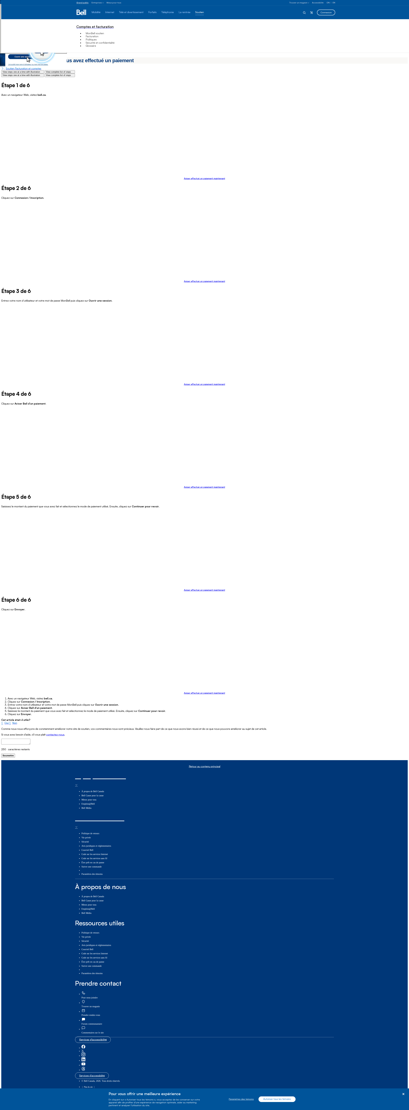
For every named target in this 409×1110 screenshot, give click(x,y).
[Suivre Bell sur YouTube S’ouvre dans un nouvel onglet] (83, 1065)
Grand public (82, 2)
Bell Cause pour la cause (92, 795)
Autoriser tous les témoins (277, 1099)
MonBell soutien (95, 33)
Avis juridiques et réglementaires (96, 846)
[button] (5, 722)
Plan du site (88, 1087)
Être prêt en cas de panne (92, 862)
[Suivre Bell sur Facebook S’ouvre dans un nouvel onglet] (83, 1048)
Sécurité (85, 842)
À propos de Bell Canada (92, 791)
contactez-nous (55, 734)
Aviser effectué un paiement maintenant (204, 178)
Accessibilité (318, 2)
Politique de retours (90, 833)
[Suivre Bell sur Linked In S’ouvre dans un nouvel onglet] (83, 1060)
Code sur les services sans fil (94, 858)
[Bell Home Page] (81, 12)
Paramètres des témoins (241, 1099)
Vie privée (86, 837)
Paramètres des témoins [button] (92, 874)
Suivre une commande (91, 867)
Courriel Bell (87, 850)
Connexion (326, 12)
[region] (204, 1099)
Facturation (92, 36)
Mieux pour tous (114, 2)
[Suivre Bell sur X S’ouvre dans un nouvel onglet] (82, 1051)
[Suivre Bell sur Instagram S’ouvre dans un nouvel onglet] (83, 1056)
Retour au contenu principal (204, 766)
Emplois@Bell (88, 804)
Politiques (91, 39)
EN (334, 2)
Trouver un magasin (298, 2)
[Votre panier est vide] (311, 12)
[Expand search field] (304, 12)
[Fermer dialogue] (403, 1094)
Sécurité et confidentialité (100, 42)
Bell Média (86, 808)
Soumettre (8, 755)
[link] (83, 993)
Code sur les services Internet (94, 854)
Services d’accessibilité (93, 1039)
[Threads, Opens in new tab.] (83, 1070)
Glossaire (91, 45)
